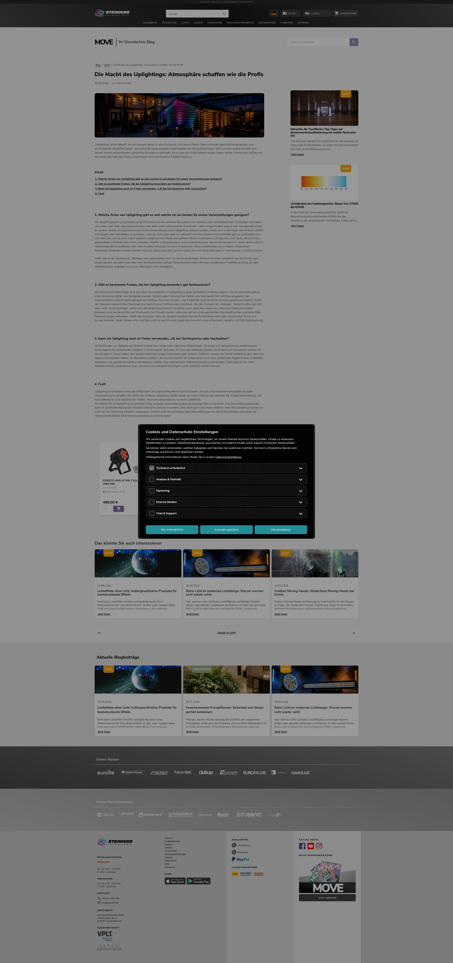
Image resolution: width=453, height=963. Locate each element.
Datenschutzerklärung (228, 457)
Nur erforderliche (172, 530)
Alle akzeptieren (281, 530)
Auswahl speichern (226, 530)
